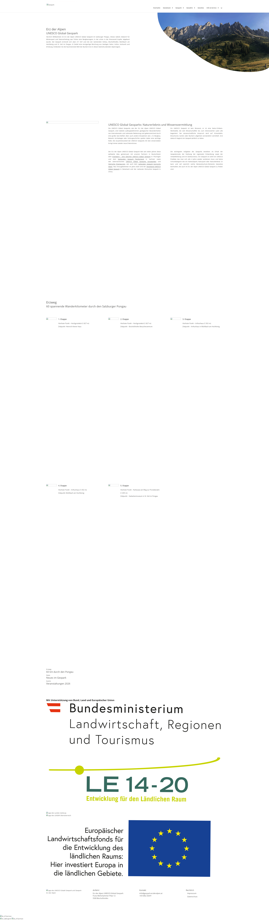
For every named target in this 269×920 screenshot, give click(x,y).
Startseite (156, 8)
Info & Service (211, 8)
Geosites (201, 8)
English (9, 919)
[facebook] (79, 1)
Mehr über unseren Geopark (64, 56)
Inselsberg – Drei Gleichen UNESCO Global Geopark (131, 157)
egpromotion (104, 912)
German (9, 916)
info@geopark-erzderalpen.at (150, 893)
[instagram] (81, 1)
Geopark (178, 8)
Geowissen (167, 8)
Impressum (191, 893)
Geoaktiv (189, 8)
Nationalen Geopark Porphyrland (131, 159)
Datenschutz (192, 896)
